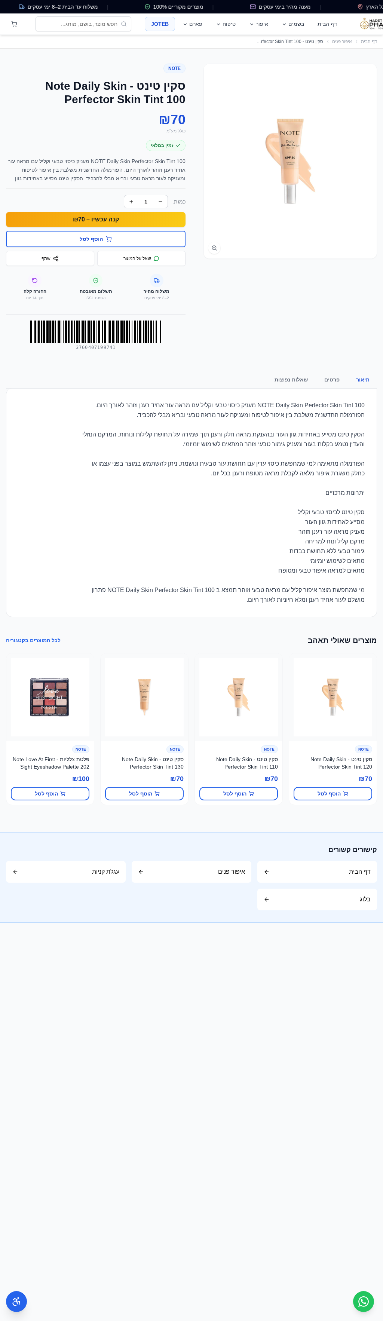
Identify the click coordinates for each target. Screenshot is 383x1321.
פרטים (332, 380)
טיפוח (229, 24)
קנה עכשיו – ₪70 (96, 219)
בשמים (296, 24)
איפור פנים (342, 41)
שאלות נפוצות (291, 380)
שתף (46, 258)
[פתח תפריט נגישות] (16, 1301)
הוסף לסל (329, 794)
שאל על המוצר (137, 258)
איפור (262, 24)
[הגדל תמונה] (214, 248)
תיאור (363, 380)
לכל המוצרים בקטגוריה (33, 640)
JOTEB (160, 24)
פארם (195, 24)
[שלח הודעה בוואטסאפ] (363, 1301)
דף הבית (327, 24)
